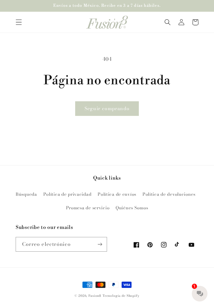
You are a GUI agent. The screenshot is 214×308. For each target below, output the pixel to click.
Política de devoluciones (168, 194)
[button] (19, 22)
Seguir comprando (107, 108)
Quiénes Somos (132, 207)
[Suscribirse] (100, 244)
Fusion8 (94, 295)
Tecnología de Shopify (121, 295)
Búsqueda (26, 194)
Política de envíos (117, 194)
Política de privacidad (67, 194)
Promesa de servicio (88, 207)
